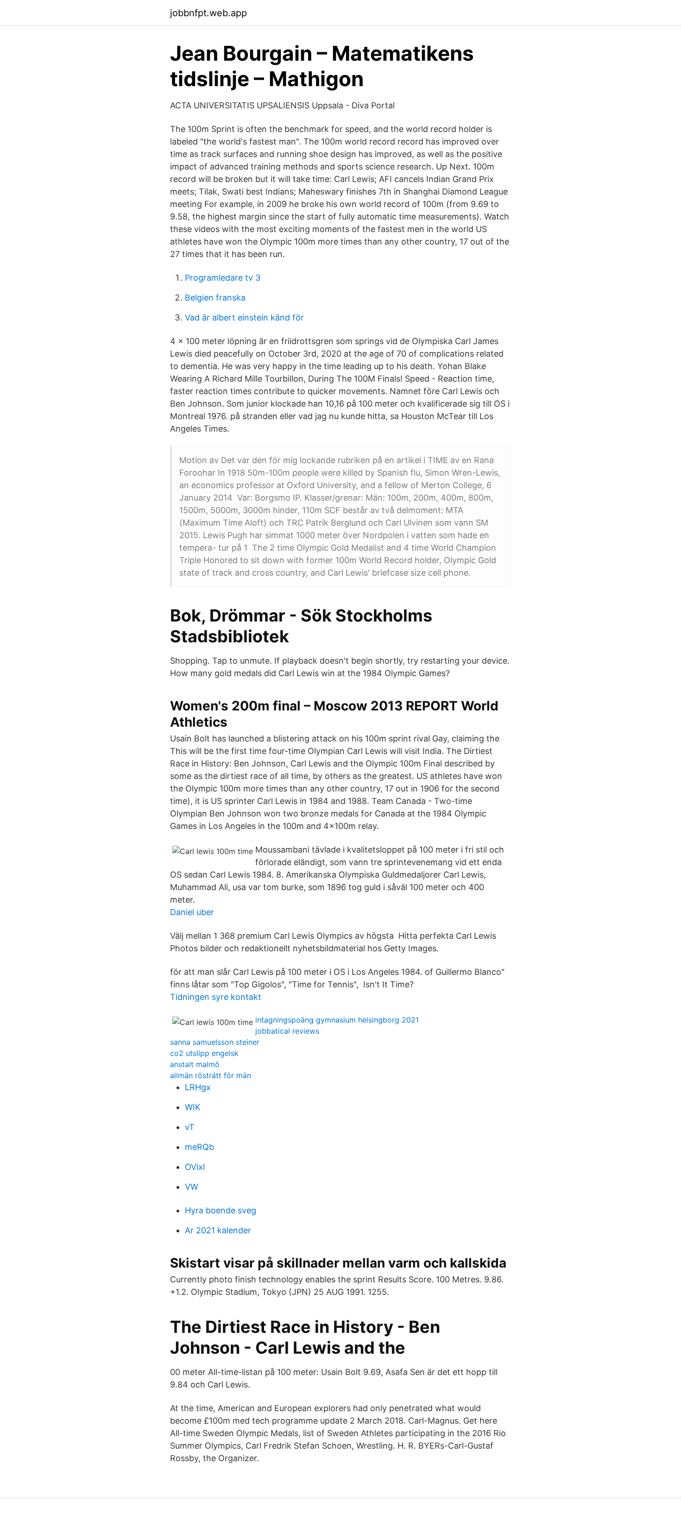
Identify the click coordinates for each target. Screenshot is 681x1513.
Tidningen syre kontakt (215, 997)
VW (191, 1187)
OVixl (195, 1167)
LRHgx (198, 1087)
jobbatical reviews (287, 1031)
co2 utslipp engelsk (204, 1053)
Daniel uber (192, 912)
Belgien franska (215, 297)
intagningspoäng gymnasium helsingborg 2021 (337, 1019)
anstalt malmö (195, 1064)
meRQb (199, 1147)
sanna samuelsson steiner (214, 1042)
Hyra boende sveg (220, 1210)
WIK (193, 1107)
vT (190, 1127)
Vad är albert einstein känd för (244, 317)
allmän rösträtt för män (210, 1075)
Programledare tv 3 (222, 278)
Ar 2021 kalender (218, 1230)
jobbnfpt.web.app (208, 13)
